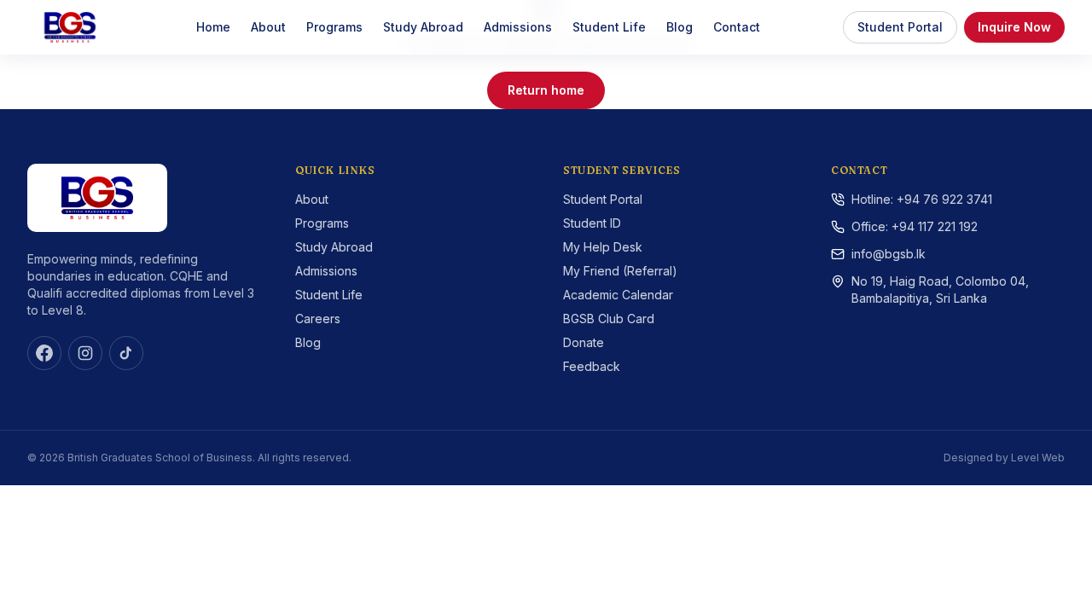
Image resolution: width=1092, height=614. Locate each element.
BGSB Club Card (608, 318)
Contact (736, 27)
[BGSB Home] (70, 27)
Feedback (591, 366)
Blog (679, 27)
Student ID (592, 223)
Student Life (609, 27)
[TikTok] (126, 353)
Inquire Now (1014, 27)
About (268, 27)
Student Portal (900, 27)
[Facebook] (44, 353)
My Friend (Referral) (620, 271)
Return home (546, 90)
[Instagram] (85, 353)
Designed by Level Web (1004, 457)
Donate (583, 342)
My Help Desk (602, 247)
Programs (334, 27)
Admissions (518, 27)
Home (213, 27)
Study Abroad (423, 27)
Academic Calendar (618, 294)
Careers (317, 318)
